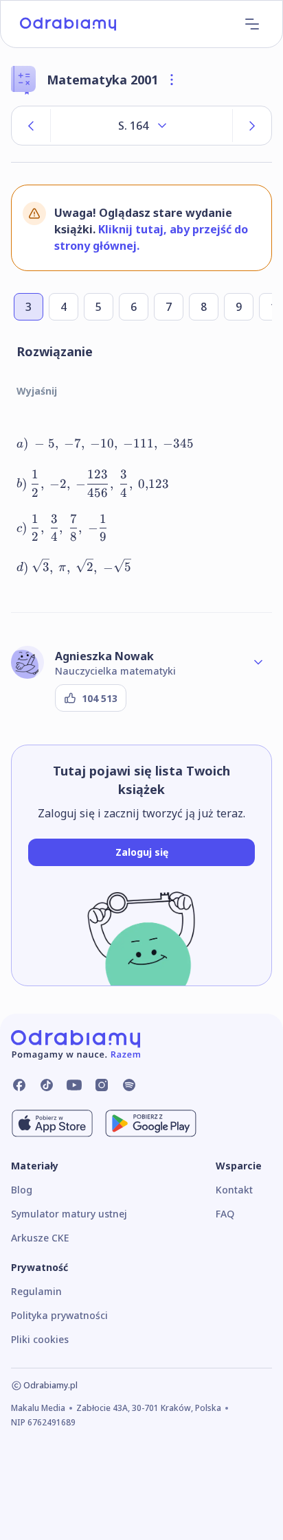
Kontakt (234, 1189)
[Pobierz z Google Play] (150, 1123)
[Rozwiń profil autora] (258, 662)
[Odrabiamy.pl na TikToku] (46, 1085)
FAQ (225, 1213)
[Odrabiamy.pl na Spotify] (129, 1085)
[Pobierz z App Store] (52, 1123)
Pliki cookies (40, 1339)
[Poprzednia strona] (30, 125)
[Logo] (68, 24)
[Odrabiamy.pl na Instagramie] (101, 1085)
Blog (21, 1189)
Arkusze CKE (40, 1237)
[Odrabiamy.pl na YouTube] (74, 1085)
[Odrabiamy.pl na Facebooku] (19, 1085)
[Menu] (252, 24)
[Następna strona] (252, 125)
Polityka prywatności (59, 1315)
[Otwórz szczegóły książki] (171, 79)
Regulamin (36, 1291)
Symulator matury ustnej (69, 1213)
